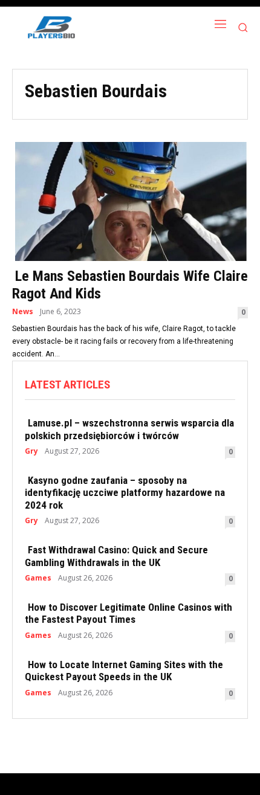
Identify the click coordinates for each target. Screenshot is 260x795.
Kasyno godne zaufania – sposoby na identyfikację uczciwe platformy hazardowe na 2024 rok (125, 492)
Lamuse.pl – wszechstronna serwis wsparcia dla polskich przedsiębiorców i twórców (129, 429)
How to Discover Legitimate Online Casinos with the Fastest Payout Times (128, 613)
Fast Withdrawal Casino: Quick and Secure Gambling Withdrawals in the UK (116, 556)
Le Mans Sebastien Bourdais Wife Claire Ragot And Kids (130, 285)
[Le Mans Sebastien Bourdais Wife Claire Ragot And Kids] (130, 200)
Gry (31, 451)
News (22, 311)
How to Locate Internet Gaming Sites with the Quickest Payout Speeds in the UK (124, 670)
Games (38, 578)
